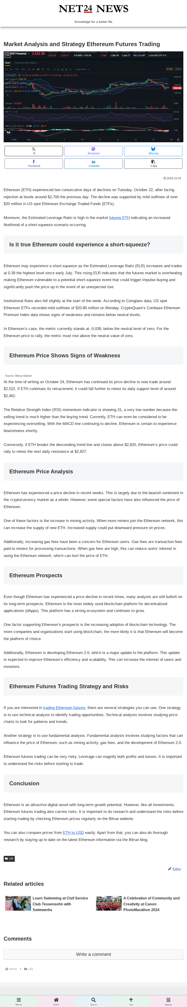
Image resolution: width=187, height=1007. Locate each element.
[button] (153, 163)
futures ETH (119, 218)
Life (11, 858)
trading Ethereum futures (64, 708)
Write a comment (93, 954)
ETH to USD (73, 832)
